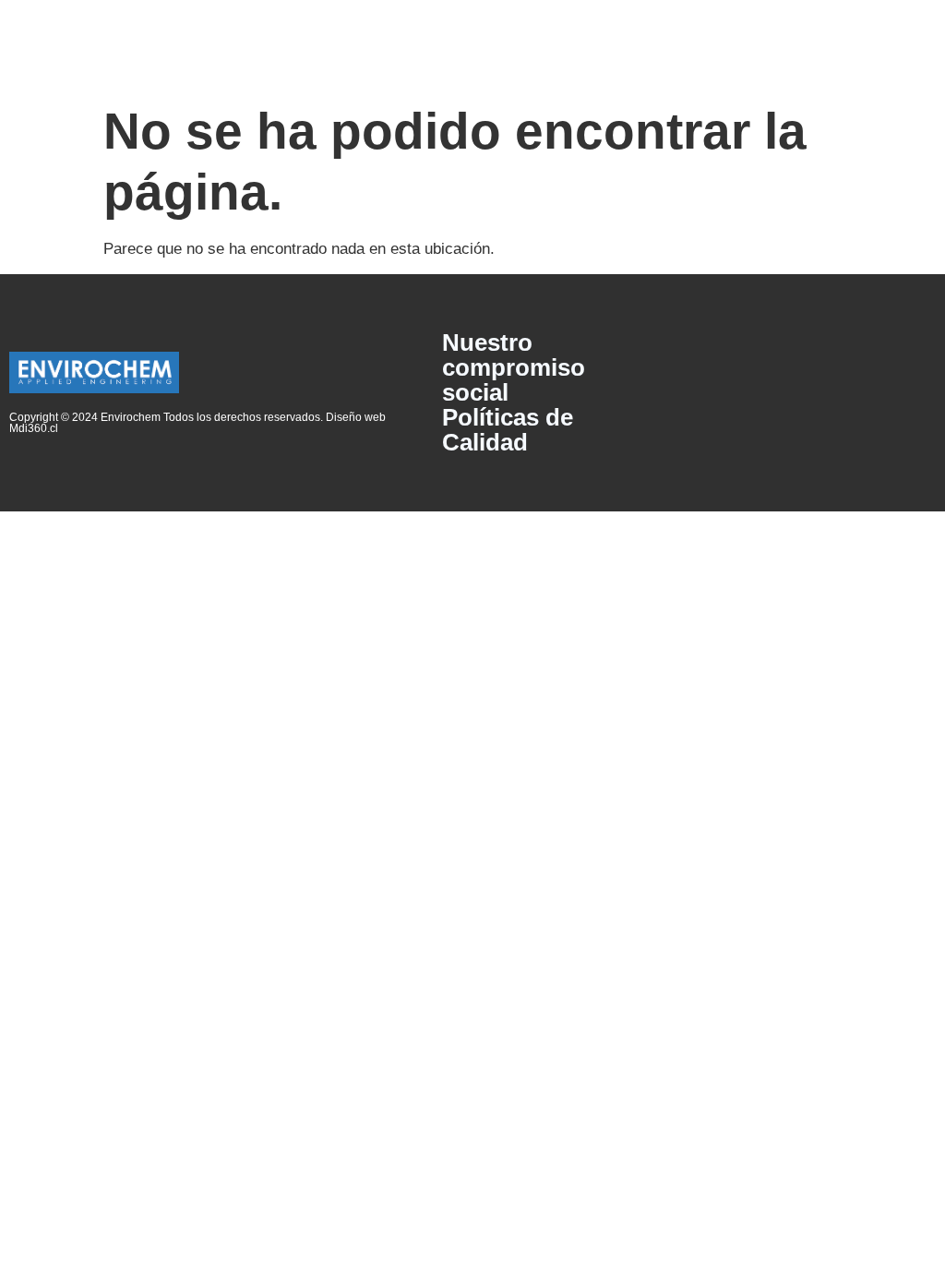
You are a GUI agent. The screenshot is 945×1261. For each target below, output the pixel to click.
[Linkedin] (913, 393)
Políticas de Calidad (507, 430)
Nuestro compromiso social (513, 367)
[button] (472, 46)
